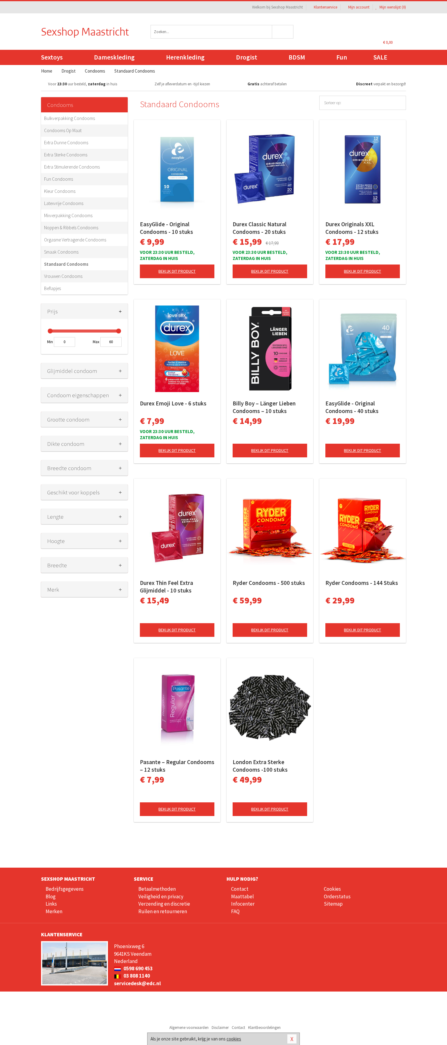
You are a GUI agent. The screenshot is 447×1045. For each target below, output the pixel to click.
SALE (380, 57)
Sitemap (333, 903)
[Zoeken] (283, 32)
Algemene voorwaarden (189, 1027)
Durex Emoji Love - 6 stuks (173, 403)
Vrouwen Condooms (63, 276)
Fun (341, 57)
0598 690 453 (138, 968)
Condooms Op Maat (62, 130)
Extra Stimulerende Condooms (72, 167)
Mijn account (358, 7)
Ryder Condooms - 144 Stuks (361, 582)
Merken (54, 911)
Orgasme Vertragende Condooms (75, 240)
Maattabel (242, 896)
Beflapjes (52, 288)
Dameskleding (114, 57)
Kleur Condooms (59, 191)
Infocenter (243, 903)
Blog (51, 896)
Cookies (332, 889)
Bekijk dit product (177, 271)
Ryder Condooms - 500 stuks (269, 582)
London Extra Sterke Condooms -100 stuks (260, 765)
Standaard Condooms (66, 264)
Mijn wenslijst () (392, 7)
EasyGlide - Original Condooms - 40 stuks (352, 407)
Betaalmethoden (157, 889)
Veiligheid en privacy (160, 896)
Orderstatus (337, 896)
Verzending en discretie (164, 903)
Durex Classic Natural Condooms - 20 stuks (259, 227)
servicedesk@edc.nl (137, 983)
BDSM (297, 57)
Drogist (246, 57)
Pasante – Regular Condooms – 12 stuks (177, 765)
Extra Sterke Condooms (65, 155)
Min (50, 341)
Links (51, 903)
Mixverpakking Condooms (68, 215)
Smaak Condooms (61, 252)
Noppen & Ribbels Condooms (71, 228)
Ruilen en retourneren (162, 911)
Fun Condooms (58, 179)
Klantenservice (325, 7)
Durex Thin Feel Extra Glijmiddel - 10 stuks (166, 586)
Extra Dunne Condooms (66, 142)
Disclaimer (220, 1027)
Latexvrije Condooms (63, 203)
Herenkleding (185, 57)
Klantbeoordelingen (264, 1027)
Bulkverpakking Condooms (69, 118)
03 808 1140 (136, 975)
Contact (239, 889)
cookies (234, 1039)
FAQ (235, 911)
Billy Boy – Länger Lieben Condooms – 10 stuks (264, 407)
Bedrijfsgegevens (65, 889)
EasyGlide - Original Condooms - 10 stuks (166, 227)
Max (96, 341)
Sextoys (52, 57)
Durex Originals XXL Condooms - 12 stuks (352, 227)
